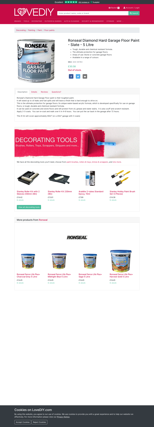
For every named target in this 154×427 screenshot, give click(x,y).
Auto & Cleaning (71, 21)
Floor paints (49, 30)
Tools (26, 21)
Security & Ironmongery (93, 21)
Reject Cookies (39, 422)
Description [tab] (22, 92)
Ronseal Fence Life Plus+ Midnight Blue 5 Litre (59, 275)
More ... (120, 21)
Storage (110, 21)
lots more (117, 162)
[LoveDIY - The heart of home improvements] (34, 12)
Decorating (37, 21)
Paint (40, 30)
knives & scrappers (100, 162)
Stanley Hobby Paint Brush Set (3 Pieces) (122, 192)
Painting (31, 30)
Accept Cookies (23, 422)
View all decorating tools (29, 207)
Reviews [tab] (44, 92)
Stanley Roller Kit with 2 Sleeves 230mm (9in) (28, 192)
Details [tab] (34, 92)
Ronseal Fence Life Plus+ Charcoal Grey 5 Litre (28, 275)
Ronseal (43, 220)
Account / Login (132, 8)
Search (135, 13)
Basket (115, 8)
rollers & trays (85, 162)
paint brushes (72, 162)
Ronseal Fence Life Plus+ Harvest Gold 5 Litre (121, 275)
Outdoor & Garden (53, 21)
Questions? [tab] (56, 92)
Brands (17, 21)
